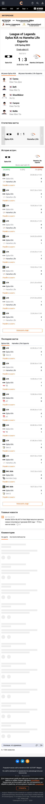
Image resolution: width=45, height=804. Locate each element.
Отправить (42, 745)
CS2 (11, 9)
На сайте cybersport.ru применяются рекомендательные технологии (22, 772)
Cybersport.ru (17, 800)
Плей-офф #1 (22, 50)
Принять (22, 788)
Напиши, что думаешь (12, 745)
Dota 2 (4, 9)
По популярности (17, 537)
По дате (4, 537)
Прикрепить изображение (36, 745)
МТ (18, 9)
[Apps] (32, 3)
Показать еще (22, 330)
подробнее (35, 780)
